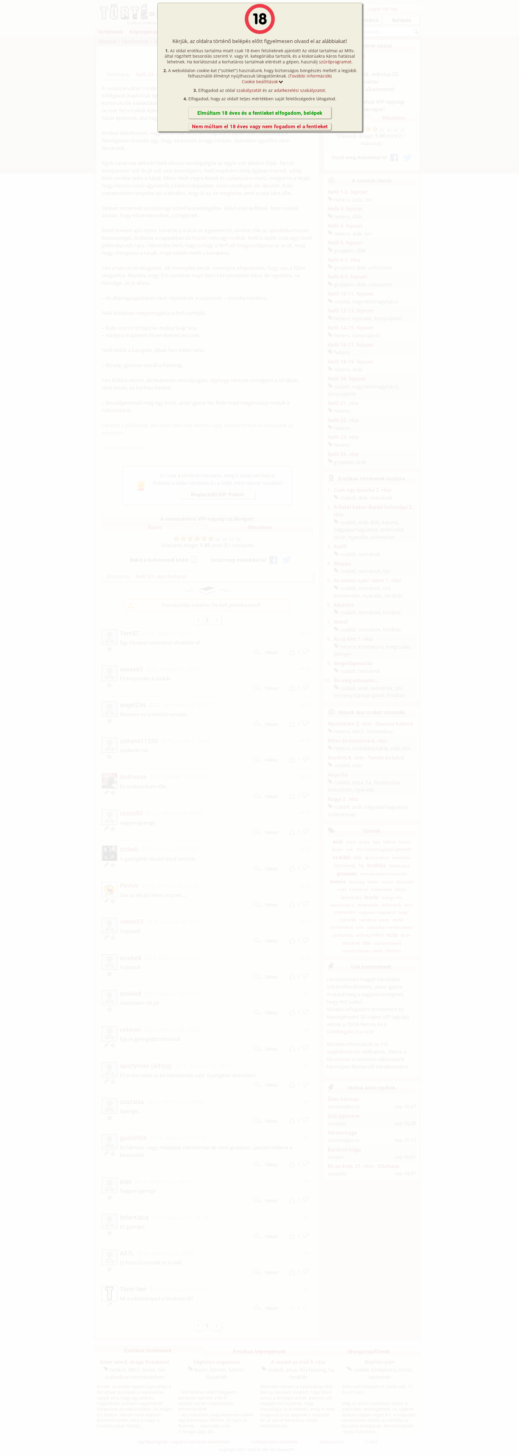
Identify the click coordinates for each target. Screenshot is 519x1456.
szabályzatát (248, 90)
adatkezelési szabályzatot (299, 90)
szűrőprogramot (335, 62)
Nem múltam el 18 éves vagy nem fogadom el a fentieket (260, 126)
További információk (310, 76)
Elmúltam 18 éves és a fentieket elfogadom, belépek (260, 113)
